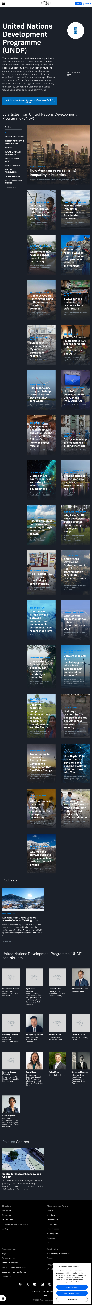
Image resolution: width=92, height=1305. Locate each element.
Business (8, 148)
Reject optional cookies (72, 1293)
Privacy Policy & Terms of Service (46, 1291)
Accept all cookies (72, 1287)
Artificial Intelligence (14, 137)
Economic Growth (12, 165)
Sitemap (46, 1296)
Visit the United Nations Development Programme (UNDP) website (29, 101)
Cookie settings (72, 1299)
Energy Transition (12, 176)
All (6, 132)
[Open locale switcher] (3, 1298)
